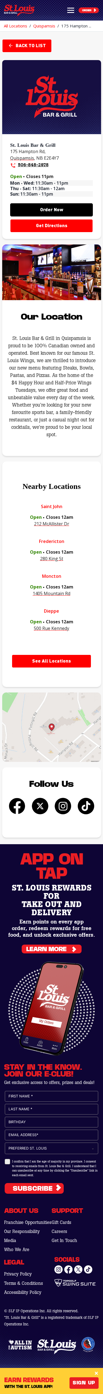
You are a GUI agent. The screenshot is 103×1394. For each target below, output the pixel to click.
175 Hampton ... (76, 26)
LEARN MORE (46, 949)
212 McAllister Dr (51, 524)
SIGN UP (84, 1382)
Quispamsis (44, 26)
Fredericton (51, 541)
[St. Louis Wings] (19, 10)
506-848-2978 (33, 164)
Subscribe (33, 1188)
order (86, 10)
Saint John (51, 506)
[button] (70, 10)
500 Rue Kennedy (51, 628)
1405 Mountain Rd (51, 593)
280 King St (51, 559)
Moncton (51, 576)
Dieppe (51, 611)
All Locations (15, 26)
